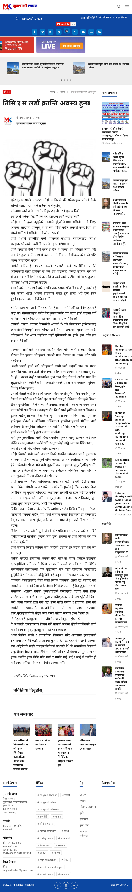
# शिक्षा (65, 831)
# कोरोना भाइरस (45, 823)
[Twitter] (42, 32)
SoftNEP (124, 884)
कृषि (82, 813)
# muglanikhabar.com (49, 809)
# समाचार (60, 845)
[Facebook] (34, 32)
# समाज (57, 816)
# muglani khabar (47, 795)
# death (41, 852)
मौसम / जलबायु (88, 807)
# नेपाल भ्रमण (44, 845)
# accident (64, 838)
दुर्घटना (83, 800)
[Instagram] (50, 32)
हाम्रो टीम (84, 825)
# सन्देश (66, 795)
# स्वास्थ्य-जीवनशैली (46, 831)
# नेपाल (65, 859)
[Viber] (67, 30)
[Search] (118, 6)
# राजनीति (42, 816)
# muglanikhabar (46, 802)
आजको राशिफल (84, 834)
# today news (45, 838)
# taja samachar (46, 859)
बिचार (62, 92)
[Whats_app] (75, 32)
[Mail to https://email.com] (83, 32)
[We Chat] (99, 32)
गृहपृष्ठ (52, 92)
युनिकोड (84, 819)
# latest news (45, 874)
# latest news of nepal (50, 867)
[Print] (91, 32)
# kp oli (56, 852)
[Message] (59, 32)
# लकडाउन (63, 874)
